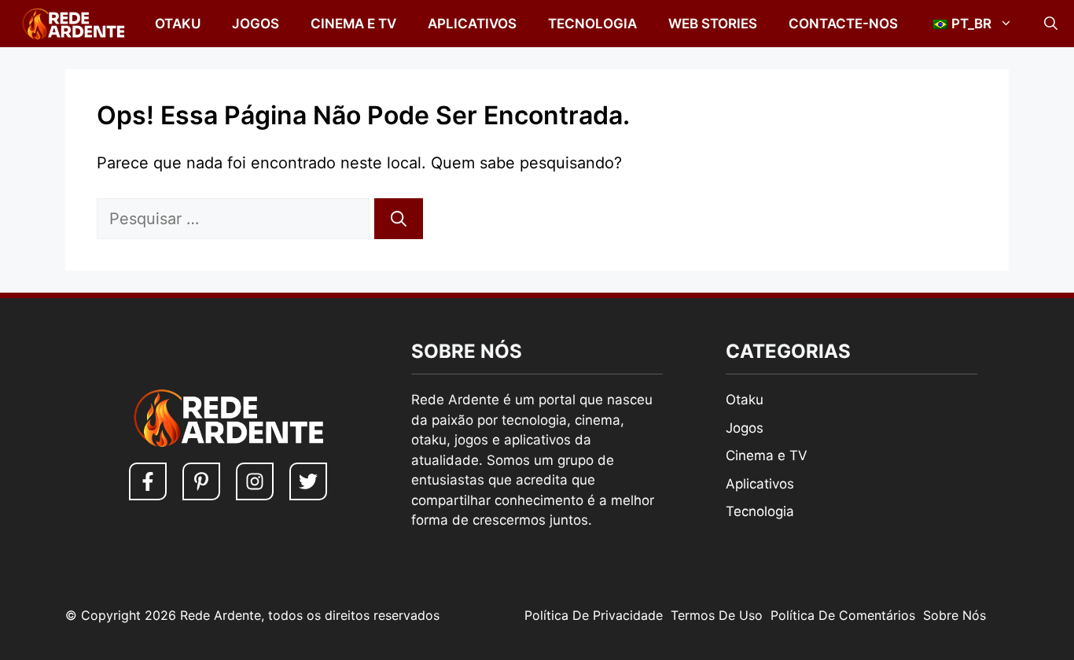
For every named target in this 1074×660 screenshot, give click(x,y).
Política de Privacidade (593, 615)
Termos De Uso (717, 615)
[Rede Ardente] (70, 23)
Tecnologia (592, 23)
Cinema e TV (353, 23)
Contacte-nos (843, 23)
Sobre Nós (954, 615)
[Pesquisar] (398, 218)
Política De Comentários (843, 615)
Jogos (255, 23)
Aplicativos (472, 23)
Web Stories (712, 23)
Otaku (177, 23)
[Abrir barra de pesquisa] (1050, 23)
